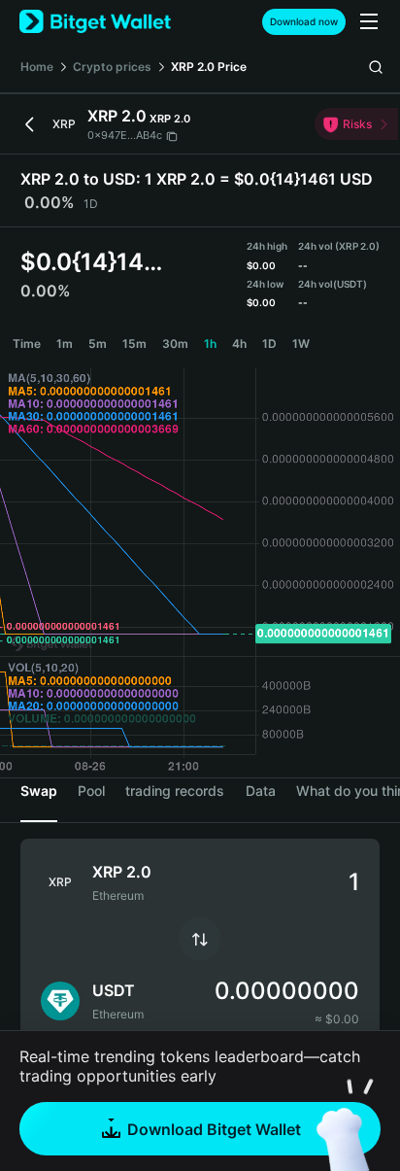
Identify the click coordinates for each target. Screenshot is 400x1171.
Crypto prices (112, 66)
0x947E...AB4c (124, 135)
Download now (304, 21)
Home (36, 66)
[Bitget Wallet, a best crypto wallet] (95, 22)
